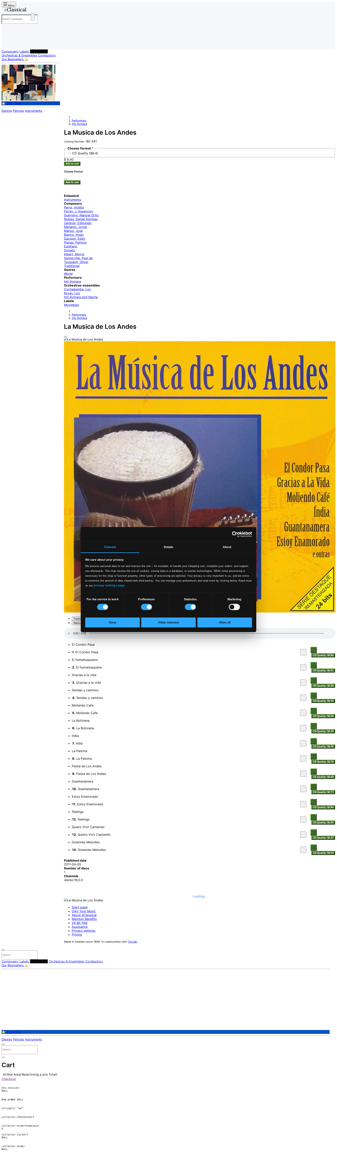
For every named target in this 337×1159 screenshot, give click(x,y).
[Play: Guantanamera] (303, 789)
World (68, 274)
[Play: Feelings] (303, 819)
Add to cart (72, 163)
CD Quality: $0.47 (323, 837)
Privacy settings (83, 931)
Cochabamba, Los (77, 289)
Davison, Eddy (74, 238)
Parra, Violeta (74, 207)
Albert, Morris (74, 254)
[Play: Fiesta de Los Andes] (303, 774)
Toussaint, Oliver (76, 262)
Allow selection (168, 622)
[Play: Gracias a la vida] (303, 682)
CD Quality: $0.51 (323, 670)
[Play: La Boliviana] (303, 728)
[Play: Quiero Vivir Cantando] (303, 834)
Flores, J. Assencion (78, 211)
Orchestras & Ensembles (19, 55)
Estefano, (71, 246)
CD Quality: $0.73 (323, 792)
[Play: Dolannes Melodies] (303, 850)
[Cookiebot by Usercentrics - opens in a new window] (235, 534)
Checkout (9, 1079)
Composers (10, 51)
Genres (7, 111)
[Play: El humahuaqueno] (303, 667)
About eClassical (84, 915)
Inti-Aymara (79, 124)
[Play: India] (303, 743)
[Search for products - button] (33, 16)
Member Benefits (84, 919)
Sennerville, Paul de (78, 258)
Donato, (70, 250)
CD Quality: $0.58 (323, 685)
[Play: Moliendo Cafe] (303, 713)
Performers (39, 51)
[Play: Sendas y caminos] (303, 698)
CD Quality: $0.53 (323, 852)
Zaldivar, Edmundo (77, 223)
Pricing (77, 934)
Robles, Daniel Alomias (81, 219)
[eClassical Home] (33, 10)
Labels (24, 51)
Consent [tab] (110, 547)
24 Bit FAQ (79, 923)
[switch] (146, 607)
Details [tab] (168, 547)
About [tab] (227, 547)
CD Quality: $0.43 (323, 700)
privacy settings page (109, 585)
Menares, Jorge (75, 227)
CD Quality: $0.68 (323, 776)
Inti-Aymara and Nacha (81, 297)
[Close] (65, 336)
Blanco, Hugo (74, 235)
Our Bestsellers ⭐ (15, 59)
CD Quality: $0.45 (323, 731)
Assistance (80, 927)
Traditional (72, 266)
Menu (10, 5)
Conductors (47, 55)
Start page (80, 907)
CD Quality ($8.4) (85, 153)
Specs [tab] (77, 622)
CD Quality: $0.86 (323, 655)
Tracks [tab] (77, 618)
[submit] (31, 1050)
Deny (112, 622)
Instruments (33, 111)
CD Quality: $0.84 (323, 807)
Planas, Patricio (75, 242)
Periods (18, 111)
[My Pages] (8, 43)
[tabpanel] (199, 741)
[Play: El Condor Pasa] (303, 652)
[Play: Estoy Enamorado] (303, 804)
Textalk (132, 941)
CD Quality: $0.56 (323, 716)
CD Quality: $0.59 (323, 822)
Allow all (225, 622)
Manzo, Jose (73, 231)
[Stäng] (65, 179)
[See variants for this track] (313, 650)
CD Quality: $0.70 (323, 761)
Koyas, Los (72, 293)
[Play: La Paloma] (303, 758)
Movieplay (71, 305)
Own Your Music (84, 911)
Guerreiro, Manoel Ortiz (81, 215)
